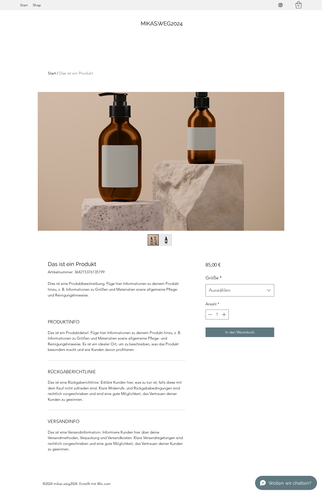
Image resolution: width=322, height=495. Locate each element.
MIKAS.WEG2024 (162, 23)
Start (52, 73)
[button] (299, 5)
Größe (214, 278)
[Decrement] (209, 314)
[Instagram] (280, 5)
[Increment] (224, 314)
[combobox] (240, 290)
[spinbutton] (217, 314)
